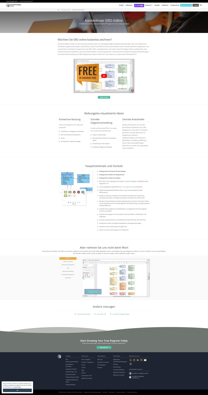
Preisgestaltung (174, 5)
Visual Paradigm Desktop (26, 1)
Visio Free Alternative (83, 314)
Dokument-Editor (71, 374)
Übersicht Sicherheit (119, 372)
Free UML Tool (101, 314)
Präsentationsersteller (72, 377)
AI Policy (115, 364)
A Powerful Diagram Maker (121, 314)
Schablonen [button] (165, 5)
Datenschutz (117, 367)
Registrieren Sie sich (186, 5)
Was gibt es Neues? (103, 362)
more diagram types (128, 187)
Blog (82, 370)
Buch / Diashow (85, 359)
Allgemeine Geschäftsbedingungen (92, 392)
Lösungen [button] (156, 5)
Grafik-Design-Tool (71, 372)
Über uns (100, 359)
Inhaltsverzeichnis (86, 378)
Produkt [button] (121, 5)
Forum (83, 365)
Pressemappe (101, 365)
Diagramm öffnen (93, 291)
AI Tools (138, 5)
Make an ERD (104, 97)
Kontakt (99, 367)
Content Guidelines (118, 369)
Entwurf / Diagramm (87, 362)
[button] (129, 5)
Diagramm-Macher (71, 369)
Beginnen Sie (104, 347)
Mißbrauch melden (118, 375)
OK (17, 390)
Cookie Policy (17, 387)
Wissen (83, 373)
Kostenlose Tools (65, 10)
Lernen (83, 367)
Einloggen (195, 5)
